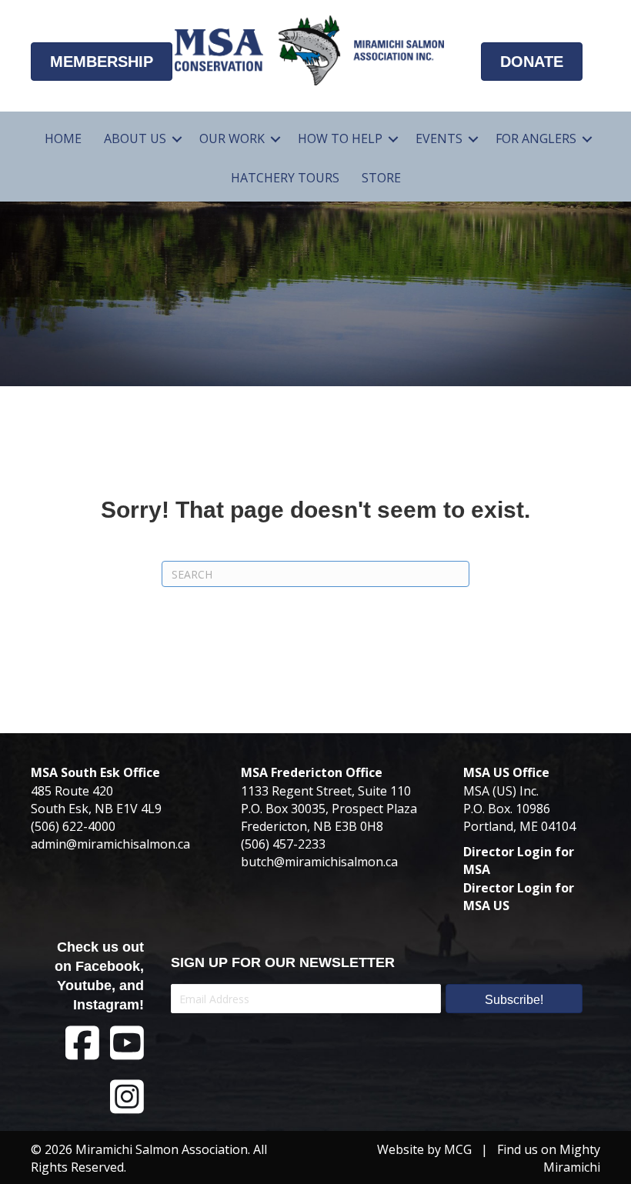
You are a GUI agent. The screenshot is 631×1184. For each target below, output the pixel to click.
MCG (458, 1149)
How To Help (340, 138)
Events (439, 138)
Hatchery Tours (285, 177)
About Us (135, 138)
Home (63, 138)
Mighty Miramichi (571, 1158)
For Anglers (536, 138)
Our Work (232, 138)
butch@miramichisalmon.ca (319, 861)
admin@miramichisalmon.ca (110, 843)
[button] (177, 138)
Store (381, 177)
